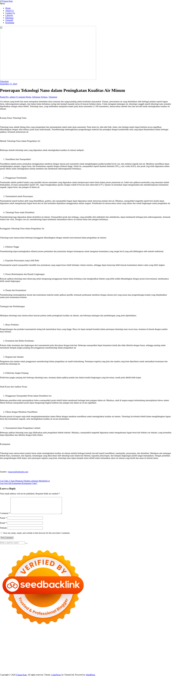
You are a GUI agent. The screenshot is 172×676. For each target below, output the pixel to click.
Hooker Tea (148, 646)
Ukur (34, 668)
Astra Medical (114, 651)
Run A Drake (108, 653)
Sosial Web (155, 660)
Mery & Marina (76, 643)
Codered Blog (56, 648)
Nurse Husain (11, 643)
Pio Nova (84, 648)
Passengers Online (92, 636)
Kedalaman (96, 668)
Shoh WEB (29, 643)
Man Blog (20, 658)
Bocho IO (130, 653)
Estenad (125, 641)
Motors (3, 634)
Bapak (62, 668)
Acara (128, 663)
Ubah (22, 668)
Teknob (140, 656)
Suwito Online (37, 658)
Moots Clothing (158, 641)
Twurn (9, 639)
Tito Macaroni (72, 656)
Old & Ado (166, 651)
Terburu (95, 665)
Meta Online (140, 639)
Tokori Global (70, 653)
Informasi (9, 18)
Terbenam (60, 665)
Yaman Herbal (47, 653)
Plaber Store (5, 636)
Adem (133, 665)
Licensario (78, 651)
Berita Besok (144, 660)
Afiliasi (122, 663)
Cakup (114, 665)
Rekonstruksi (125, 643)
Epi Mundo (17, 639)
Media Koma (132, 660)
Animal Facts (18, 653)
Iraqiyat (76, 648)
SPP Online (53, 646)
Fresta (25, 641)
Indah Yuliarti (86, 663)
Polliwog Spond (109, 634)
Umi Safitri (75, 663)
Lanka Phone (65, 634)
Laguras (22, 646)
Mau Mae (167, 656)
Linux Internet (28, 656)
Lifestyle (9, 15)
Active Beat (58, 653)
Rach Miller (14, 646)
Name (3, 518)
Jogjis (10, 641)
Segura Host (127, 646)
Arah (21, 665)
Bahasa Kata (134, 670)
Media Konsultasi (98, 670)
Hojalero (65, 643)
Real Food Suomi (22, 651)
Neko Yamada (150, 634)
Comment (5, 513)
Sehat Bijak (105, 663)
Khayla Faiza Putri (94, 658)
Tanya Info (111, 670)
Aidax (108, 641)
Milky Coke (156, 651)
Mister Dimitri (113, 643)
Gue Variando (6, 653)
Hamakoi (133, 641)
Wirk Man (10, 658)
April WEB (33, 641)
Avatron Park (145, 636)
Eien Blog (88, 643)
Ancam (3, 665)
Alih (155, 663)
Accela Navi (37, 636)
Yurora (131, 639)
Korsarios (43, 651)
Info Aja (96, 663)
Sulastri (20, 643)
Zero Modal (16, 636)
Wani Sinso (43, 641)
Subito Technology (124, 634)
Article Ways (150, 648)
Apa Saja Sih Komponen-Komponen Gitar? (18, 483)
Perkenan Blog (49, 670)
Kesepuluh (151, 668)
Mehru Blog (91, 639)
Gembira (113, 668)
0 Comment (21, 97)
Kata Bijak (150, 639)
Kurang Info (85, 660)
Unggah (15, 668)
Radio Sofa (59, 658)
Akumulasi (167, 663)
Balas (36, 665)
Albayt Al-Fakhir (122, 636)
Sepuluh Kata (24, 670)
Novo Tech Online (53, 643)
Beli (48, 665)
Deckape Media (83, 653)
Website (3, 528)
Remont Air (165, 653)
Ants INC (80, 636)
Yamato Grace (68, 639)
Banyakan (78, 668)
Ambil (159, 663)
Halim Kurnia (65, 663)
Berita (28, 97)
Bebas (67, 665)
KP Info (102, 641)
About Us (9, 10)
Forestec (147, 653)
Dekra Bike (162, 648)
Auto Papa (134, 636)
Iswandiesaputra (79, 658)
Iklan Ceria (47, 639)
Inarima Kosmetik (65, 651)
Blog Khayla (25, 660)
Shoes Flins (93, 648)
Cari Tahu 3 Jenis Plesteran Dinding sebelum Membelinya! (25, 481)
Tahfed (3, 658)
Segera (128, 668)
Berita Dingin (36, 670)
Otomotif (9, 20)
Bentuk (88, 665)
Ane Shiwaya (23, 648)
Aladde (52, 641)
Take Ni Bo (26, 636)
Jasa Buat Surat (144, 641)
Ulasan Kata (42, 668)
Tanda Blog (72, 670)
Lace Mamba (95, 634)
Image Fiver (47, 634)
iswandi (68, 658)
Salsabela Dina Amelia (69, 660)
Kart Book (36, 646)
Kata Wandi (131, 658)
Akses (148, 665)
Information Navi (85, 656)
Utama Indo (93, 641)
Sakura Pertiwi (52, 663)
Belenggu (75, 665)
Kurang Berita (97, 660)
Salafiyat (38, 639)
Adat (141, 663)
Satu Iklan (4, 663)
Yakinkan (121, 668)
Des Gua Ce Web (42, 656)
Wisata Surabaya (109, 656)
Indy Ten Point (89, 651)
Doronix (74, 634)
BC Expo (141, 648)
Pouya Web (35, 648)
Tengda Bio (138, 646)
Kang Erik (158, 656)
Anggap (154, 665)
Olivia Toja (111, 639)
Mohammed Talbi (106, 648)
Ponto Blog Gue (129, 648)
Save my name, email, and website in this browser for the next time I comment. (36, 533)
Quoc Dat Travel (108, 636)
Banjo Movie (119, 653)
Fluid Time (67, 648)
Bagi (26, 665)
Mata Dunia (132, 656)
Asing (16, 665)
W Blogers (57, 639)
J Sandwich (16, 656)
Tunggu (28, 668)
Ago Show (136, 643)
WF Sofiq (102, 643)
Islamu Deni (80, 639)
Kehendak (142, 668)
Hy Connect (117, 641)
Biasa (82, 665)
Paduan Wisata (39, 663)
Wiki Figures (138, 634)
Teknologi (4, 81)
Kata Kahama (28, 639)
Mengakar (140, 665)
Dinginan (70, 668)
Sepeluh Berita (84, 670)
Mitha (157, 639)
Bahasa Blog (61, 670)
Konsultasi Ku (12, 670)
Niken (27, 658)
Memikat (105, 668)
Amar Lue (4, 648)
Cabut (101, 665)
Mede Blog (45, 648)
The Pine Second (99, 646)
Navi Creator (48, 658)
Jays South (17, 641)
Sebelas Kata (14, 663)
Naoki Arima (5, 656)
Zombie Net (40, 643)
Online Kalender (7, 651)
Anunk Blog (11, 634)
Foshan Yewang (163, 634)
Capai (9, 668)
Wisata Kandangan (40, 660)
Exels (29, 646)
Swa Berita (101, 639)
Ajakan (127, 665)
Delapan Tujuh (35, 634)
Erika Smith (87, 646)
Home (8, 8)
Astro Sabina (156, 636)
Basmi (31, 665)
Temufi (157, 646)
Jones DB (97, 656)
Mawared (34, 651)
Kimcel (56, 634)
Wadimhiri (71, 636)
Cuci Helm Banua (117, 658)
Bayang (43, 665)
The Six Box (101, 651)
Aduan (121, 665)
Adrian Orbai (75, 646)
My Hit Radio (69, 641)
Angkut (10, 665)
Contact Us (10, 13)
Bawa (53, 665)
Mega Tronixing (114, 646)
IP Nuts (135, 651)
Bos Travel (121, 656)
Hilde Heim (61, 636)
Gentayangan (53, 668)
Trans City (148, 656)
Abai (146, 663)
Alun (150, 663)
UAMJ (27, 653)
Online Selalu (26, 663)
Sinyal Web (122, 660)
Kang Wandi (155, 658)
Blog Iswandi (14, 660)
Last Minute (52, 651)
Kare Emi (13, 648)
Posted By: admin (8, 97)
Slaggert (58, 641)
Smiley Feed (64, 646)
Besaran (86, 668)
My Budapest (96, 653)
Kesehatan (9, 22)
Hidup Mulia (146, 643)
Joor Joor (118, 648)
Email (3, 523)
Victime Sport (126, 651)
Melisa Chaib (122, 639)
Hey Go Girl (84, 634)
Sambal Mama (81, 641)
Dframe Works (49, 636)
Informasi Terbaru (39, 97)
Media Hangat (122, 670)
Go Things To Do (57, 656)
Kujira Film (165, 646)
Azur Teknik (22, 634)
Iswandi (106, 658)
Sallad (95, 643)
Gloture (45, 646)
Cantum (108, 665)
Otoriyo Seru (144, 651)
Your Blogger (166, 660)
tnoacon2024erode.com (18, 472)
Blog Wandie (53, 660)
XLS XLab (35, 653)
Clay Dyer (139, 653)
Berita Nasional (109, 660)
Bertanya (115, 663)
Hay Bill (155, 653)
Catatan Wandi (143, 658)
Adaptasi (135, 663)
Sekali (134, 668)
